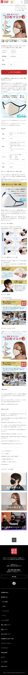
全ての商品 (5, 601)
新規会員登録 (4, 652)
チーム (4, 615)
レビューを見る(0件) (6, 451)
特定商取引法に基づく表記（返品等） (10, 456)
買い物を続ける (4, 464)
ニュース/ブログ (5, 620)
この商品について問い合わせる (8, 461)
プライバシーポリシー (6, 643)
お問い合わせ (4, 666)
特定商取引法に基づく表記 (7, 638)
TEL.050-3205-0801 (14, 570)
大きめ (4, 606)
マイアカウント (4, 648)
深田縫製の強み (4, 592)
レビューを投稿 (4, 453)
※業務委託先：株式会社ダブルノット (14, 571)
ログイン (3, 657)
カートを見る (4, 662)
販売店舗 (14, 576)
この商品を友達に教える (7, 459)
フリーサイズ (9, 5)
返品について (4, 629)
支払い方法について (5, 634)
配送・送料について (5, 625)
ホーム (2, 5)
